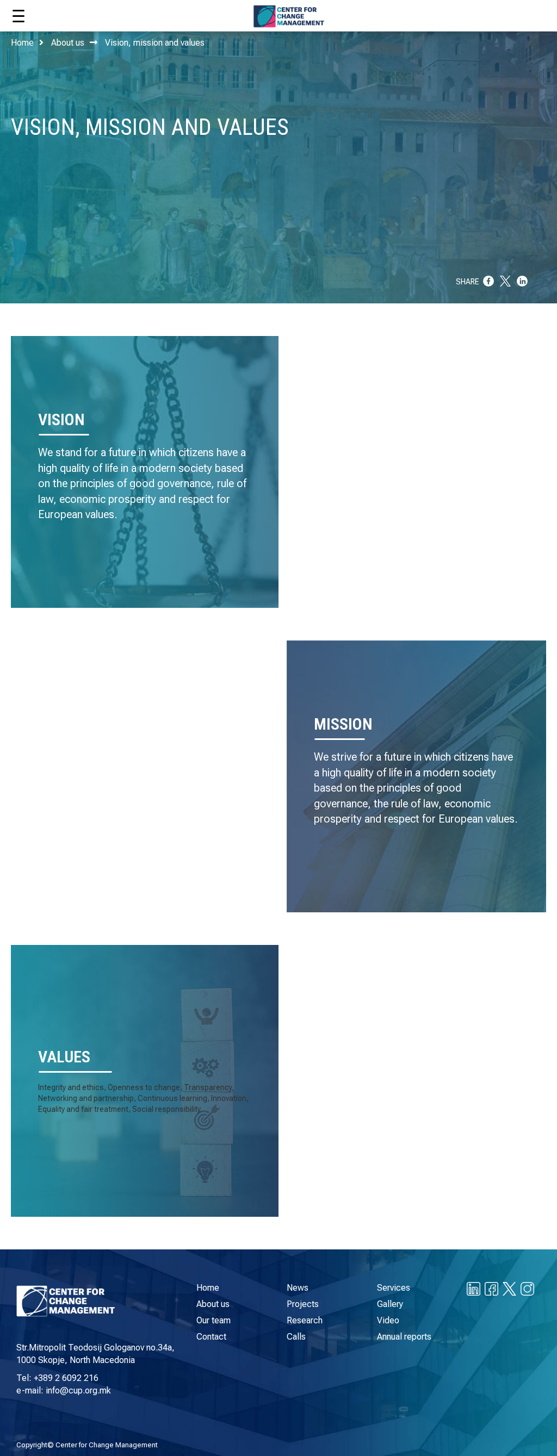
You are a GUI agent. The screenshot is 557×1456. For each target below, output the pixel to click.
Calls (296, 1336)
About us (67, 43)
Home (22, 43)
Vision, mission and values (155, 43)
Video (388, 1320)
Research (305, 1320)
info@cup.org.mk (78, 1390)
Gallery (390, 1304)
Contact (211, 1336)
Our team (213, 1320)
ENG (524, 13)
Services (393, 1288)
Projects (303, 1304)
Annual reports (404, 1336)
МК (502, 13)
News (297, 1288)
